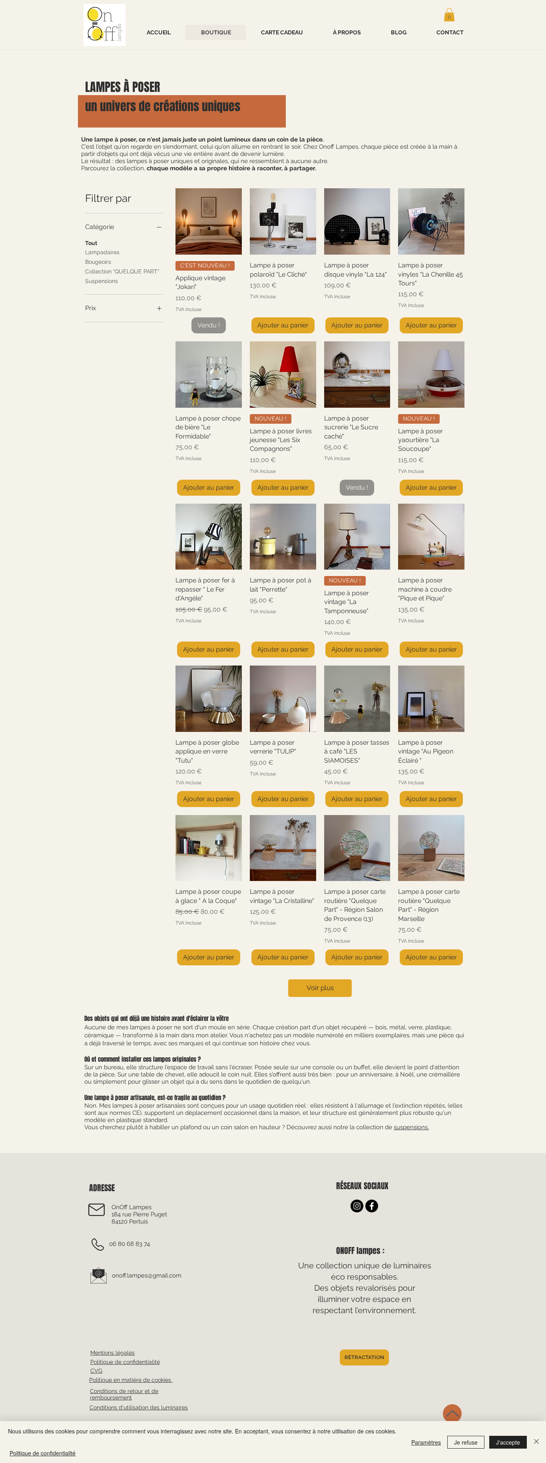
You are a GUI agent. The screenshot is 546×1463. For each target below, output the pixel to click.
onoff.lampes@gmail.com (146, 1275)
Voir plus (320, 988)
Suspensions (101, 281)
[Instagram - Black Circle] (357, 1206)
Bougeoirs (98, 262)
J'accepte (508, 1442)
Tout (91, 243)
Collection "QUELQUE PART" (122, 271)
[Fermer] (536, 1442)
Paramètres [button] (426, 1442)
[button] (449, 14)
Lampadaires (102, 252)
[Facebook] (371, 1206)
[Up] (452, 1413)
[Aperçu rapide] (208, 221)
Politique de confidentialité (43, 1453)
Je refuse (466, 1442)
